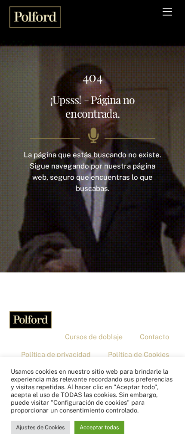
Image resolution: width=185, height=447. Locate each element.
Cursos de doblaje (94, 337)
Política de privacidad (56, 354)
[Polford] (35, 23)
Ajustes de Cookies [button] (40, 427)
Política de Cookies (138, 354)
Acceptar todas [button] (99, 427)
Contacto (154, 337)
